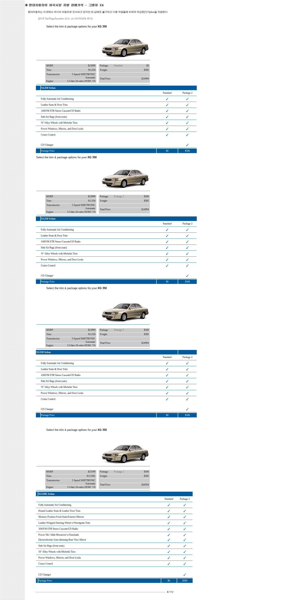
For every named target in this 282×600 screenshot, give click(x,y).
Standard (118, 65)
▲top (170, 591)
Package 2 (119, 196)
